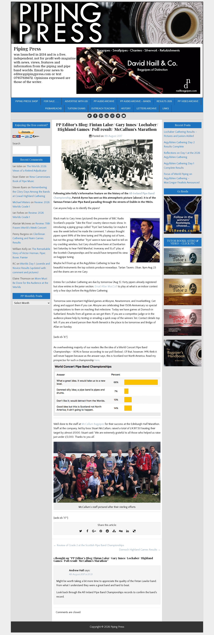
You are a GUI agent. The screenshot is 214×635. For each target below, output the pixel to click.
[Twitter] (89, 116)
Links (166, 108)
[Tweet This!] (80, 531)
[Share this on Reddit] (107, 531)
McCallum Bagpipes (93, 424)
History (126, 108)
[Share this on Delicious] (134, 531)
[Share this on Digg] (120, 531)
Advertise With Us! (76, 101)
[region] (138, 70)
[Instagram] (112, 116)
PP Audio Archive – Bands (135, 101)
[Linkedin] (106, 116)
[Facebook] (95, 116)
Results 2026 (164, 101)
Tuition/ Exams (76, 108)
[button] (138, 70)
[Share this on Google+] (94, 531)
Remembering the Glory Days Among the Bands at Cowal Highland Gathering (31, 191)
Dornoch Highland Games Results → (139, 549)
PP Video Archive (188, 101)
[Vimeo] (118, 116)
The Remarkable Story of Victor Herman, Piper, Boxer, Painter (31, 253)
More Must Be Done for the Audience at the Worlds (30, 283)
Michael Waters (21, 202)
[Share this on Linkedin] (127, 531)
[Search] (44, 150)
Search (16, 143)
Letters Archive (147, 108)
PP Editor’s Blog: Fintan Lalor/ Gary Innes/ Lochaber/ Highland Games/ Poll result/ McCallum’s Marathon (107, 127)
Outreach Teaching (103, 108)
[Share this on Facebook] (87, 531)
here (97, 360)
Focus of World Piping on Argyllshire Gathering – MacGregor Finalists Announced (181, 178)
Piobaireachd (53, 108)
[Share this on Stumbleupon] (114, 531)
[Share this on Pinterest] (100, 531)
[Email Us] (124, 116)
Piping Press (27, 49)
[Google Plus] (101, 116)
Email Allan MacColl (106, 286)
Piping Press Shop (26, 101)
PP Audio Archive (104, 101)
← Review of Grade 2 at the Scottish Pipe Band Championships (89, 545)
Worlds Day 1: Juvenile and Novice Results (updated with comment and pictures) (31, 268)
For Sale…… (51, 101)
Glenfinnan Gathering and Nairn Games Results (29, 238)
